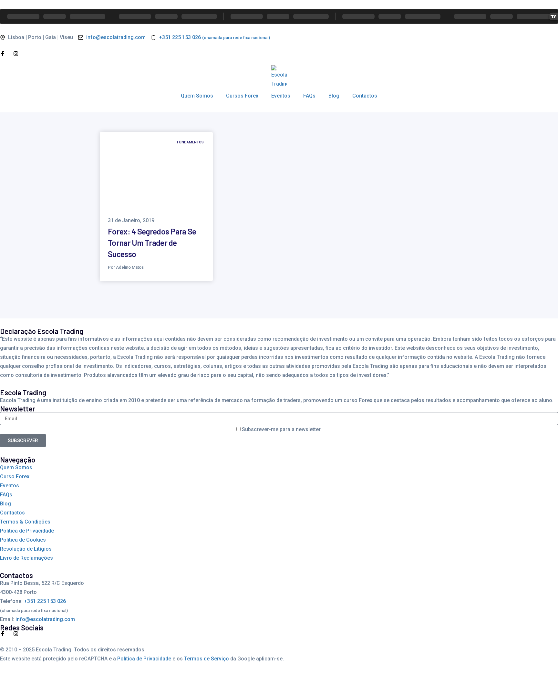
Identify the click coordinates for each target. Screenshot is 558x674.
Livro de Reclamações (26, 558)
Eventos (280, 96)
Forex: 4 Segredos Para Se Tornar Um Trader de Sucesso (152, 242)
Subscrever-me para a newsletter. (282, 429)
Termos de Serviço (206, 659)
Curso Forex (14, 476)
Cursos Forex (242, 96)
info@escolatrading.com (45, 619)
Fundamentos (190, 142)
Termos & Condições (25, 522)
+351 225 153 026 (45, 601)
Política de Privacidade (27, 531)
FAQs (309, 96)
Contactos (364, 96)
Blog (333, 96)
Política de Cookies (23, 540)
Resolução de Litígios (26, 549)
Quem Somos (197, 96)
